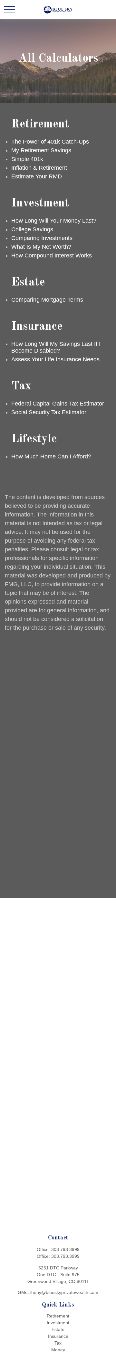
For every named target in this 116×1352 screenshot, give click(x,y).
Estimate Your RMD (36, 176)
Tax (58, 1343)
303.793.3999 (65, 1249)
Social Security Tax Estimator (48, 412)
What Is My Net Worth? (41, 247)
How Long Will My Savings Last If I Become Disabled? (56, 347)
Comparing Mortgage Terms (47, 299)
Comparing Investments (41, 238)
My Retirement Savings (41, 150)
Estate (58, 1329)
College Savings (32, 229)
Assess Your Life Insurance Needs (55, 359)
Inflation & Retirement (39, 168)
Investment (58, 1322)
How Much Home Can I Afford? (51, 456)
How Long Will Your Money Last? (53, 220)
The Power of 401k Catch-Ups (50, 141)
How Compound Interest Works (51, 255)
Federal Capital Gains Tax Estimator (57, 403)
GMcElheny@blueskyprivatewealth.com (58, 1292)
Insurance (58, 1336)
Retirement (58, 1315)
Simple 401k (27, 159)
